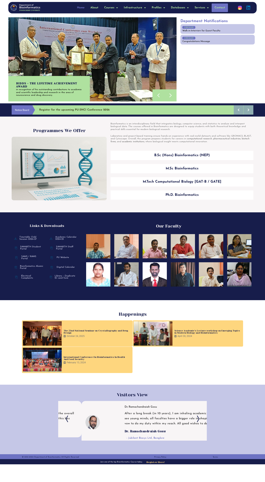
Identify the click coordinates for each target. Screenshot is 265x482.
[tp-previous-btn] (68, 420)
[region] (92, 59)
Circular (188, 27)
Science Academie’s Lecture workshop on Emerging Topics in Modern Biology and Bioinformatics (207, 332)
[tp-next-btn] (197, 420)
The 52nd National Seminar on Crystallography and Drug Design (96, 332)
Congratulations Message (196, 41)
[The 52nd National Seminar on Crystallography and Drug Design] (42, 333)
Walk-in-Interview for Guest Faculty (201, 31)
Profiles (156, 7)
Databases (178, 7)
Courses (109, 7)
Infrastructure (133, 7)
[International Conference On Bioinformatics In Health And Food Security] (42, 360)
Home (81, 7)
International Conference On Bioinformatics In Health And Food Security (94, 358)
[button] (111, 7)
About (94, 7)
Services (200, 7)
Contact (220, 7)
